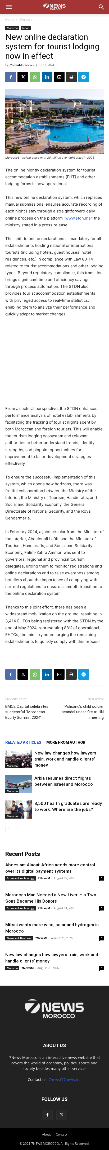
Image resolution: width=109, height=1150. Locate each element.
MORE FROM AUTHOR (65, 742)
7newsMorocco (21, 65)
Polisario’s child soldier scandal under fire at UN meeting (83, 712)
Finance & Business (19, 938)
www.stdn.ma (77, 218)
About (46, 1134)
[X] (22, 77)
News (25, 28)
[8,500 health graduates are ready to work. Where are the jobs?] (18, 809)
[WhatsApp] (35, 77)
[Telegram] (83, 77)
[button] (9, 7)
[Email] (59, 77)
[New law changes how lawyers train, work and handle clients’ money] (18, 759)
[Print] (71, 77)
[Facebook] (10, 77)
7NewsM (44, 878)
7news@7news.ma (65, 1079)
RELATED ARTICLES (23, 742)
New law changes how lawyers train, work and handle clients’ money (65, 759)
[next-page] (17, 829)
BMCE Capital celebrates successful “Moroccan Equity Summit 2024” (26, 712)
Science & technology (20, 878)
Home (9, 19)
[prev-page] (8, 829)
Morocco (25, 19)
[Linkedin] (47, 77)
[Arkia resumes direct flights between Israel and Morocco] (18, 784)
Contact (61, 1134)
